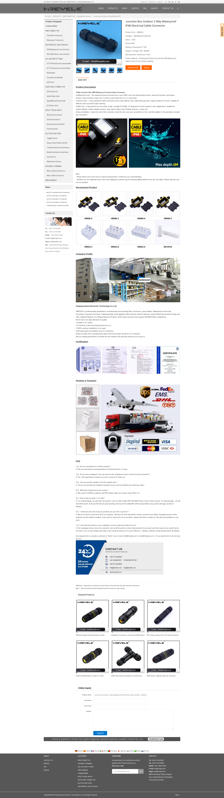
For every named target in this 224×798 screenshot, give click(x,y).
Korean (131, 751)
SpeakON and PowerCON (56, 101)
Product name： (87, 695)
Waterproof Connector (84, 16)
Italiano (105, 751)
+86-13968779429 (69, 2)
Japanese (123, 751)
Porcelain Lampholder (55, 77)
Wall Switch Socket (54, 161)
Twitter (169, 2)
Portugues (113, 751)
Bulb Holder (51, 73)
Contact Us (152, 2)
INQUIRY (154, 8)
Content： (89, 711)
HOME (100, 8)
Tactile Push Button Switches (58, 147)
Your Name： (88, 700)
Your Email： (88, 706)
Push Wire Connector (55, 35)
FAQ (144, 8)
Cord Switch (51, 157)
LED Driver (50, 82)
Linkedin (172, 2)
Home (49, 16)
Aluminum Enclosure (54, 115)
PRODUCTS (113, 8)
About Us (144, 2)
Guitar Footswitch (53, 119)
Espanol (88, 751)
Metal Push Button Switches (57, 152)
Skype (178, 2)
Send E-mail (133, 68)
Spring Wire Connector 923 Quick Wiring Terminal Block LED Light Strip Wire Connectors (111, 585)
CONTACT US (167, 8)
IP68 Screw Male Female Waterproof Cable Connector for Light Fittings (103, 588)
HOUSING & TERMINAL (53, 166)
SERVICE (135, 8)
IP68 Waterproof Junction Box (58, 49)
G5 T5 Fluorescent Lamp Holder (58, 68)
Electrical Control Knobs (56, 124)
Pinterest (175, 2)
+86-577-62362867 (52, 2)
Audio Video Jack (53, 96)
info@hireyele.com (87, 2)
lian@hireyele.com (55, 241)
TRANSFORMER (51, 26)
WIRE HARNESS (51, 180)
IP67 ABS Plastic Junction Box (58, 54)
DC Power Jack (52, 105)
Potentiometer (52, 129)
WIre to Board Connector (56, 171)
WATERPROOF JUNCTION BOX (56, 45)
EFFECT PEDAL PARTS (53, 110)
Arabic (138, 751)
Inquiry (159, 2)
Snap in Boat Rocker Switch (57, 143)
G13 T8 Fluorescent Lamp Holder (59, 63)
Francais (97, 751)
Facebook (166, 2)
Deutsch (80, 751)
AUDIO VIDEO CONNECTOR (55, 87)
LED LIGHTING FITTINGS (54, 59)
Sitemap (46, 770)
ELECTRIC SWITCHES (53, 133)
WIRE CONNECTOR (69, 16)
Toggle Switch (52, 138)
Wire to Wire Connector (55, 176)
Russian (146, 751)
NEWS (124, 8)
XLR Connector (52, 91)
